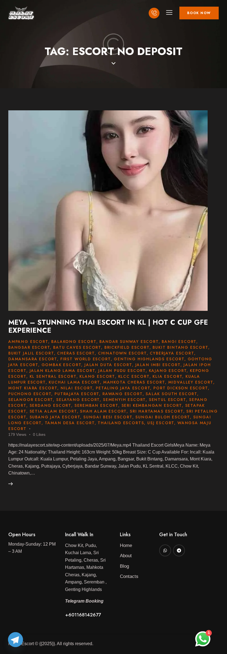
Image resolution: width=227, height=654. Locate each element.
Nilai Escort (77, 388)
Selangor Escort (30, 399)
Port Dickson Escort (180, 388)
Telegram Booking (85, 601)
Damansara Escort (32, 359)
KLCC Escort (133, 376)
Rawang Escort (122, 394)
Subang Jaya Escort (55, 417)
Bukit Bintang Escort (180, 347)
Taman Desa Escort (70, 423)
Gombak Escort (61, 365)
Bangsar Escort (29, 347)
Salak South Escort (171, 394)
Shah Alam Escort (103, 411)
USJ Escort (160, 423)
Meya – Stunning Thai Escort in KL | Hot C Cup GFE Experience (108, 326)
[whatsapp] (165, 550)
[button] (169, 12)
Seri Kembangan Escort (152, 405)
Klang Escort (97, 376)
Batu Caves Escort (77, 347)
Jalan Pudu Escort (122, 370)
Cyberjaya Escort (172, 353)
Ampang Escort (28, 341)
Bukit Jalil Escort (31, 353)
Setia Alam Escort (53, 411)
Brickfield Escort (126, 347)
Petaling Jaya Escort (123, 388)
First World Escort (85, 359)
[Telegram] (15, 639)
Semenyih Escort (124, 399)
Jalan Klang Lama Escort (62, 370)
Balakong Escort (73, 341)
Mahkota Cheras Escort (134, 382)
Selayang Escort (78, 399)
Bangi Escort (179, 341)
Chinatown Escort (122, 353)
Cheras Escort (76, 353)
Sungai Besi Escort (107, 417)
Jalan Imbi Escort (157, 365)
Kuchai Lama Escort (74, 382)
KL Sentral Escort (53, 376)
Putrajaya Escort (77, 394)
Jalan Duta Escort (108, 365)
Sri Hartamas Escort (156, 411)
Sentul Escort (167, 399)
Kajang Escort (168, 370)
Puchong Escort (29, 394)
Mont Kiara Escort (32, 388)
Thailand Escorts (121, 423)
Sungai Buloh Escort (162, 417)
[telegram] (179, 550)
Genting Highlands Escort (149, 359)
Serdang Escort (50, 405)
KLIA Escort (167, 376)
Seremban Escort (96, 405)
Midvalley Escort (190, 382)
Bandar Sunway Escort (128, 341)
